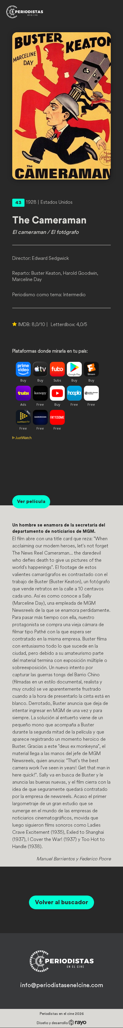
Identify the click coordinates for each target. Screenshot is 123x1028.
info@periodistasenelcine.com (61, 985)
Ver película (31, 501)
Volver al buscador (61, 902)
